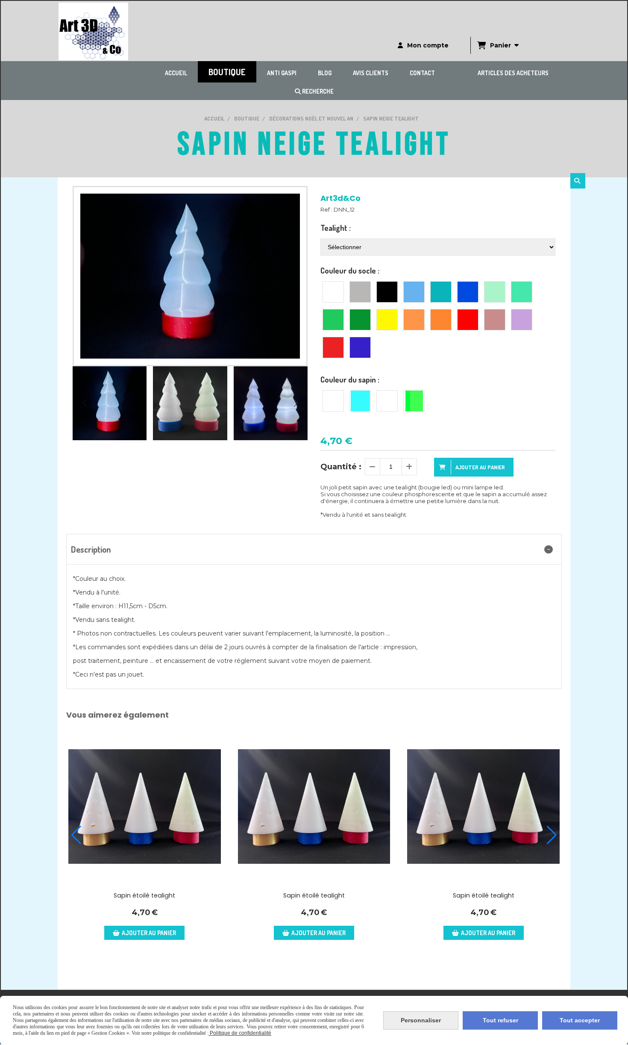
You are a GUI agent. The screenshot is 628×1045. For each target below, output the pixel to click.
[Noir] (387, 292)
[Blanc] (333, 292)
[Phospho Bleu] (360, 401)
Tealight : (335, 228)
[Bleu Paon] (441, 292)
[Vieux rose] (494, 319)
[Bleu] (467, 292)
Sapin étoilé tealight (144, 895)
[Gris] (360, 292)
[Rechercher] (577, 180)
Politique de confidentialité (239, 1033)
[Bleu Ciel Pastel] (414, 292)
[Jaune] (387, 319)
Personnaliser (421, 1020)
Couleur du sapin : (349, 379)
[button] (295, 403)
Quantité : (340, 466)
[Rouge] (467, 319)
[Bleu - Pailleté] (360, 347)
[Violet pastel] (521, 319)
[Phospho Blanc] (387, 401)
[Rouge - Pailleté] (333, 347)
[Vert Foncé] (360, 319)
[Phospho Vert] (414, 401)
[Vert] (333, 319)
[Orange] (441, 319)
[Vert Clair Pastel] (494, 292)
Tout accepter (580, 1020)
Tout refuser (500, 1020)
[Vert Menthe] (521, 292)
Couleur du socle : (349, 270)
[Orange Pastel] (414, 319)
